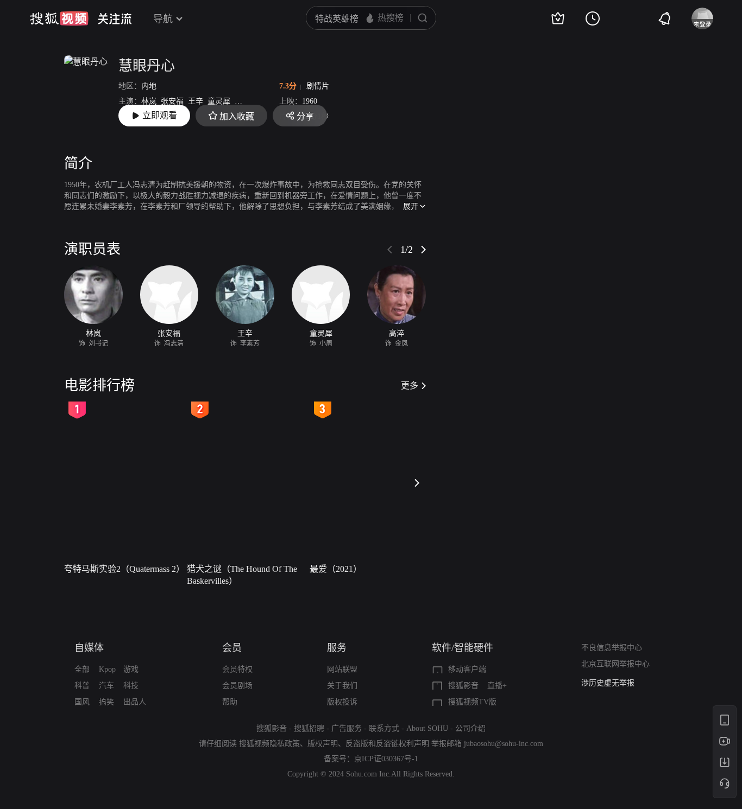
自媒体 (89, 647)
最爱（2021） (336, 569)
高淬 (242, 101)
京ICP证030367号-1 (386, 759)
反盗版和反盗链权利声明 (387, 744)
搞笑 (106, 702)
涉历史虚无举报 (607, 683)
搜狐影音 (463, 685)
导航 (163, 19)
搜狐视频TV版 (472, 702)
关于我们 (342, 685)
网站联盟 (342, 669)
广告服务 (346, 728)
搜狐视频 (59, 18)
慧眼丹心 (146, 66)
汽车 (106, 685)
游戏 (131, 669)
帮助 (229, 702)
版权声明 (322, 744)
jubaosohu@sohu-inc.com (503, 744)
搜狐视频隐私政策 (269, 744)
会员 (232, 647)
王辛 (195, 101)
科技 (131, 685)
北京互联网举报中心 (615, 664)
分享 (305, 116)
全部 (82, 669)
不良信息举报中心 (611, 648)
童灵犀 (218, 101)
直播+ (497, 685)
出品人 (134, 702)
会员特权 (237, 669)
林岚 (148, 101)
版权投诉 (342, 702)
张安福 (172, 101)
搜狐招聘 (309, 728)
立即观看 (159, 115)
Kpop (107, 669)
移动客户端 (467, 669)
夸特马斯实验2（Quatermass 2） (122, 569)
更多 (409, 385)
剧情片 (317, 86)
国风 (82, 702)
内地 (148, 86)
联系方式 (384, 728)
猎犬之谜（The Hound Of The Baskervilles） (242, 574)
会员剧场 (237, 685)
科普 (82, 685)
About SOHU (427, 728)
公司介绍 (470, 728)
